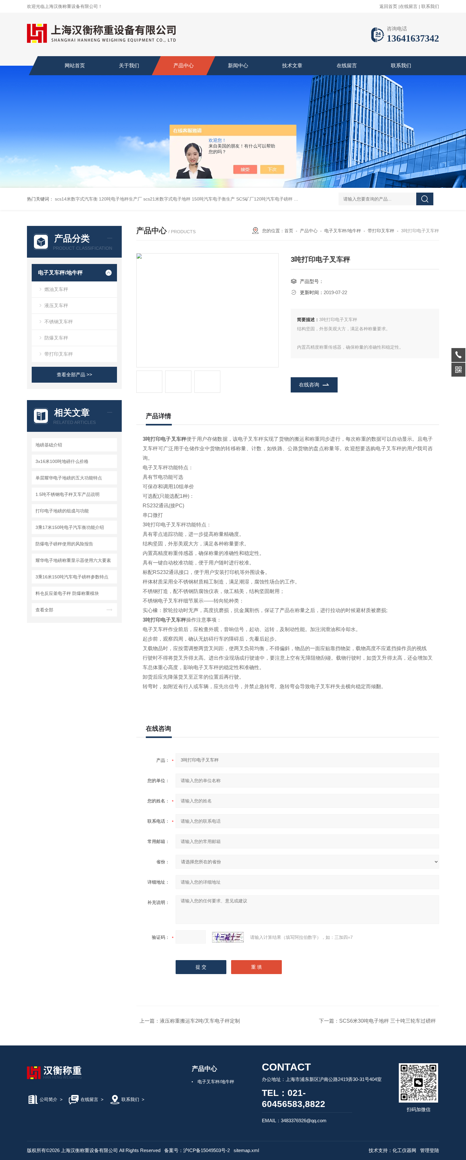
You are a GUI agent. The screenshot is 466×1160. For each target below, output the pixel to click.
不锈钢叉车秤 (58, 321)
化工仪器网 (404, 1150)
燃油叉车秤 (56, 289)
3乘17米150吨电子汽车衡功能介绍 (70, 527)
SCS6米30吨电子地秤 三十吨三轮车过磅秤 (387, 1021)
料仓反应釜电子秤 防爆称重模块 (67, 593)
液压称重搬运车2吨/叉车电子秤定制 (200, 1021)
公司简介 (48, 1099)
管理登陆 (429, 1150)
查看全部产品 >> (74, 374)
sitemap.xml (246, 1150)
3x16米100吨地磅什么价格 (62, 461)
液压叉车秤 (56, 305)
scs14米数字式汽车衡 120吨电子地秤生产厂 (98, 198)
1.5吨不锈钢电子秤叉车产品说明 (68, 494)
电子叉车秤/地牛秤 (60, 273)
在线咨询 (309, 384)
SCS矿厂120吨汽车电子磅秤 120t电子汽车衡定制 (285, 198)
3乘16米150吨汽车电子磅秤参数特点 (72, 576)
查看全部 (44, 609)
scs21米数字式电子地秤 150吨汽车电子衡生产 (189, 198)
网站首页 (75, 65)
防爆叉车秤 (56, 337)
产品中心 (183, 65)
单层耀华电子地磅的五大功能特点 (69, 477)
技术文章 (292, 65)
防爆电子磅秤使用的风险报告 (64, 543)
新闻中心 (238, 65)
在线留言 (408, 6)
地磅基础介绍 (49, 444)
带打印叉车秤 (58, 354)
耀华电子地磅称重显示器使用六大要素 (73, 560)
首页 (288, 230)
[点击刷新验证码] (228, 937)
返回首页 (388, 6)
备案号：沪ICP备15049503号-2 (197, 1150)
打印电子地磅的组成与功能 (62, 510)
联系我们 (430, 6)
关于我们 (129, 65)
